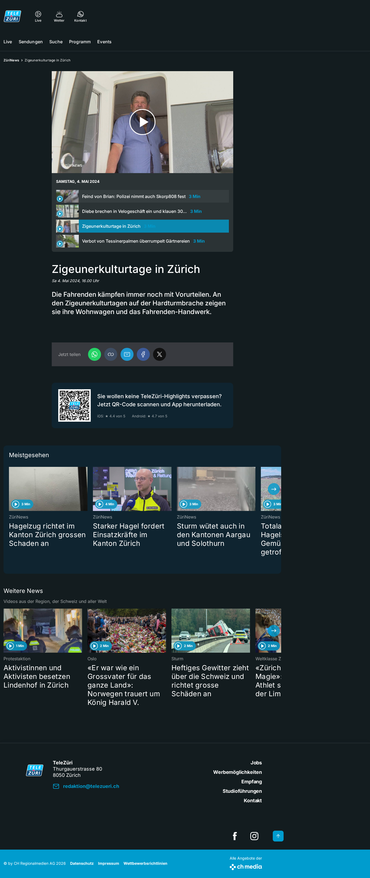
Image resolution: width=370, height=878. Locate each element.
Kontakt (253, 800)
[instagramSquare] (254, 836)
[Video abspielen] (142, 122)
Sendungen (31, 41)
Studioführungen (242, 791)
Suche (56, 41)
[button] (110, 354)
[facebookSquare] (234, 836)
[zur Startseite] (12, 16)
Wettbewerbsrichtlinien (145, 863)
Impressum (108, 863)
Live (8, 41)
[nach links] (11, 489)
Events (104, 41)
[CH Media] (246, 866)
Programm (80, 41)
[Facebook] (143, 354)
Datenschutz (82, 863)
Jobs (256, 762)
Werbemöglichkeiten (237, 772)
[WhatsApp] (94, 354)
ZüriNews (11, 60)
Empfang (251, 781)
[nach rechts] (274, 489)
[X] (159, 354)
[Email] (127, 354)
